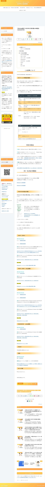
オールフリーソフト (5, 195)
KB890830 (21, 358)
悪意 (21, 64)
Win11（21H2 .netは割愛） (26, 57)
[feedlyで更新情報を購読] (29, 401)
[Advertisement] (22, 19)
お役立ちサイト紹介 (5, 210)
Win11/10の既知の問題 (25, 54)
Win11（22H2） (23, 56)
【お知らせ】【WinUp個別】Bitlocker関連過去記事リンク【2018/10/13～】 (7, 88)
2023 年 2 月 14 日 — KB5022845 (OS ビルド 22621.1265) (27, 259)
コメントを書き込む (29, 473)
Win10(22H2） (23, 59)
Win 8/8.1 (19, 391)
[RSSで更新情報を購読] (32, 401)
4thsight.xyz (4, 191)
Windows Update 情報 (20, 390)
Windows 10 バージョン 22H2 (22, 320)
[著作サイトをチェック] (27, 401)
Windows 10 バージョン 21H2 (22, 343)
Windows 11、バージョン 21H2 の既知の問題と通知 (26, 286)
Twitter (3, 206)
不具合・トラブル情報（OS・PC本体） (26, 391)
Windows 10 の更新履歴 (21, 185)
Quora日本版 (4, 203)
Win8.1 (22, 62)
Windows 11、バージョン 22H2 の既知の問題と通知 (26, 265)
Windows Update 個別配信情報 (30, 390)
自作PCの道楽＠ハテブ (6, 200)
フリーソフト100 (5, 196)
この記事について (22, 47)
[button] (40, 39)
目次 (29, 44)
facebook (3, 204)
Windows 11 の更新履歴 (21, 182)
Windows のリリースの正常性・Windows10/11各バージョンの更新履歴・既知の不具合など (32, 215)
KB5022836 (22, 273)
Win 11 (36, 390)
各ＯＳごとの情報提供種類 (25, 48)
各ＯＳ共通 (23, 65)
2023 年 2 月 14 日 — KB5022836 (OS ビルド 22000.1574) (27, 280)
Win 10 (39, 390)
